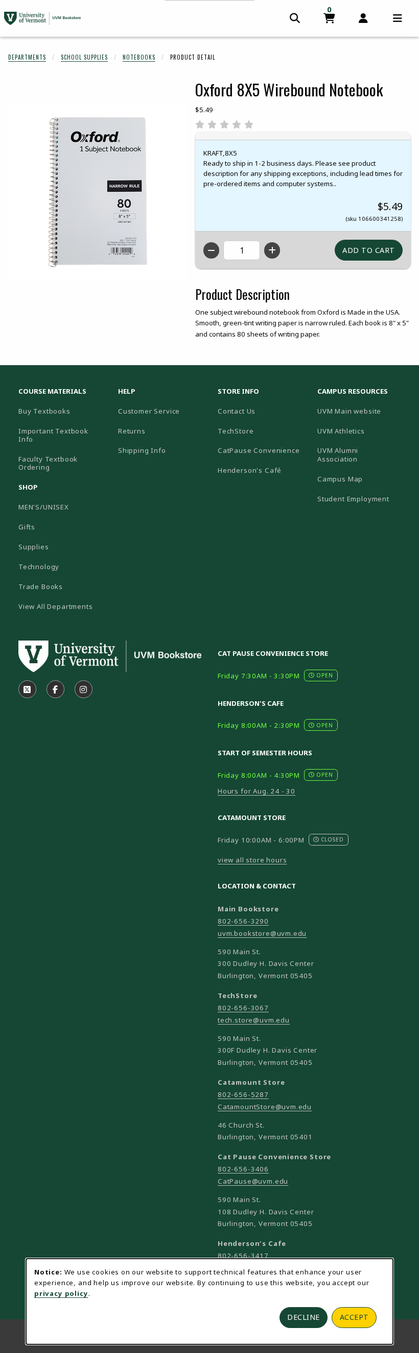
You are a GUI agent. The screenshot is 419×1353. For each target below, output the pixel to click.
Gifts (26, 526)
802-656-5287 (243, 1094)
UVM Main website (363, 411)
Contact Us (236, 411)
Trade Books (40, 586)
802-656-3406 (243, 1168)
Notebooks (139, 57)
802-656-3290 (243, 921)
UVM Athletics (363, 431)
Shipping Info (142, 450)
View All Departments (55, 606)
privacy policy (61, 1293)
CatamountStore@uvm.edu (265, 1106)
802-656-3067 (243, 1007)
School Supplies (84, 57)
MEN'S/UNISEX (43, 507)
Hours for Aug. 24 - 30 (256, 791)
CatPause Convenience (259, 450)
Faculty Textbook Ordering (48, 463)
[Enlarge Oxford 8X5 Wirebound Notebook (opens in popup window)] (97, 192)
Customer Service (149, 411)
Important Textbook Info (53, 435)
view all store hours (252, 859)
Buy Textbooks (44, 411)
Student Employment (363, 498)
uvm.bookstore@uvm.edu (262, 933)
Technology (38, 566)
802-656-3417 (243, 1255)
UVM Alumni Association (363, 455)
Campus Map (363, 478)
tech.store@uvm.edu (254, 1020)
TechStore (235, 431)
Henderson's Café (250, 470)
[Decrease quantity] (211, 250)
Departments (27, 57)
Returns (132, 431)
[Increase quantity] (272, 250)
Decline (303, 1317)
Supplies (33, 546)
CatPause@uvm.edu (253, 1181)
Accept (354, 1317)
